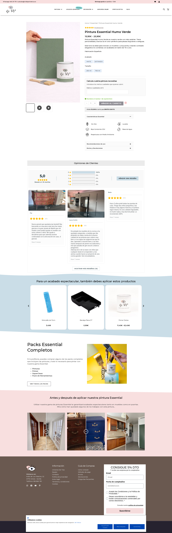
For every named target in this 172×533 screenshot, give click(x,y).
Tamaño (88, 66)
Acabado (88, 57)
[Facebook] (31, 485)
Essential (93, 23)
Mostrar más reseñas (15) (86, 269)
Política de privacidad (59, 477)
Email (108, 473)
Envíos (80, 474)
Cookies (55, 484)
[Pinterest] (40, 485)
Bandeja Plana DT (86, 320)
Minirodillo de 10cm (48, 320)
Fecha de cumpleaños (115, 482)
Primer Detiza (123, 320)
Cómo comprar (83, 470)
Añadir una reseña (127, 178)
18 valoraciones (98, 27)
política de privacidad (135, 505)
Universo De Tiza (58, 470)
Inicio (87, 23)
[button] (28, 306)
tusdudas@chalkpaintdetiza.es (26, 1)
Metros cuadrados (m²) (95, 88)
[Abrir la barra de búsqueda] (164, 9)
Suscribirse (124, 511)
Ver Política (78, 522)
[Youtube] (35, 485)
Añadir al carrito (111, 103)
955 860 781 (37, 481)
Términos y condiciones (60, 482)
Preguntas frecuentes (86, 479)
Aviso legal (56, 479)
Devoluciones (83, 477)
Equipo (54, 472)
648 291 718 (13, 1)
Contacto (55, 474)
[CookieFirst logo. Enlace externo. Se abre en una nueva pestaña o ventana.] (28, 518)
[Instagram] (27, 485)
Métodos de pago (84, 472)
